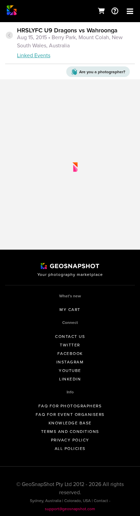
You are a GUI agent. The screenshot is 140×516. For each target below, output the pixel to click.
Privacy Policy (70, 440)
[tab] (70, 43)
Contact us (70, 336)
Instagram (70, 362)
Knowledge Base (70, 423)
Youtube (70, 371)
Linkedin (70, 379)
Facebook (70, 353)
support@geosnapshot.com (70, 509)
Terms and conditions (70, 431)
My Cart (70, 310)
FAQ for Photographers (70, 406)
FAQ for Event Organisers (70, 414)
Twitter (70, 345)
